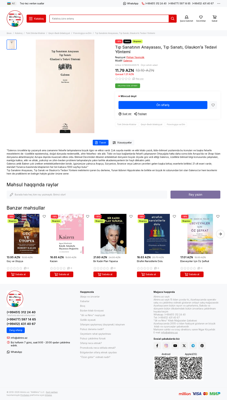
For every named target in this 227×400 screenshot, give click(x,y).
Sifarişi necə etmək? (91, 343)
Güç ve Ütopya (15, 261)
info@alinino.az (19, 337)
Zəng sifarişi (15, 330)
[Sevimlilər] (213, 105)
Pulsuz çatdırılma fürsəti (93, 338)
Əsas (9, 33)
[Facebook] (157, 345)
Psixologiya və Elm (82, 33)
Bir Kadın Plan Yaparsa (105, 261)
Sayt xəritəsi (52, 392)
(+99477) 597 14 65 (179, 3)
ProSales (24, 395)
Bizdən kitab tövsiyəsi (92, 310)
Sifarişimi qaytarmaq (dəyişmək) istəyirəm (102, 324)
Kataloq (18, 33)
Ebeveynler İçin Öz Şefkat (194, 261)
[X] (184, 345)
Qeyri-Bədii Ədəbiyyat (59, 33)
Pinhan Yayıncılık (135, 57)
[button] (6, 234)
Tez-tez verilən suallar (32, 3)
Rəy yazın (195, 194)
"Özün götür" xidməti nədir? (95, 357)
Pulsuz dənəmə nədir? (92, 329)
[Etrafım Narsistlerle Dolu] (157, 234)
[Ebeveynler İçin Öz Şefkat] (200, 234)
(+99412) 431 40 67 (203, 3)
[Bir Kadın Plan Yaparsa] (113, 234)
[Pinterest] (202, 345)
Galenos (127, 60)
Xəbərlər (84, 301)
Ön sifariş (163, 105)
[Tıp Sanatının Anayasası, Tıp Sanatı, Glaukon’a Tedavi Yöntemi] (65, 86)
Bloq (82, 305)
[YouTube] (175, 345)
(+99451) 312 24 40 (156, 3)
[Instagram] (166, 345)
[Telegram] (193, 345)
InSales (48, 395)
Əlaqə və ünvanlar (90, 296)
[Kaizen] (70, 234)
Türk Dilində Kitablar (35, 33)
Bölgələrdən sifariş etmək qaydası (98, 352)
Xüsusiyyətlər (124, 142)
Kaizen (53, 261)
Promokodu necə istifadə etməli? (98, 347)
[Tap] (173, 19)
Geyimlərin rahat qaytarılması (95, 333)
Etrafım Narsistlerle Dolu (150, 261)
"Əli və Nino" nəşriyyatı (92, 315)
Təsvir (102, 142)
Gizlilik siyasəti (88, 319)
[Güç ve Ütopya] (27, 234)
